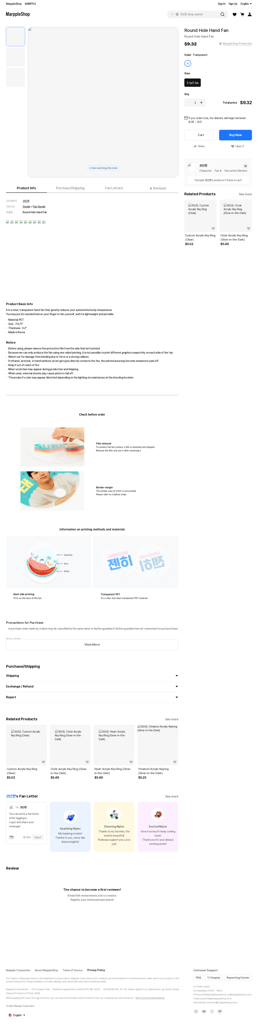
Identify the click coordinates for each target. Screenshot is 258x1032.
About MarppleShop (46, 970)
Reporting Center (238, 977)
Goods (26, 206)
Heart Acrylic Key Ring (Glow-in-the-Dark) (112, 771)
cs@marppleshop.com (239, 994)
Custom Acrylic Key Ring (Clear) (22, 771)
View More (92, 644)
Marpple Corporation (18, 970)
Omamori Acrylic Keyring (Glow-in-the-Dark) (153, 771)
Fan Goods (39, 206)
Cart (201, 135)
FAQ (198, 977)
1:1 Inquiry (213, 977)
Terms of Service (73, 970)
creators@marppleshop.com (221, 1002)
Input (37, 837)
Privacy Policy (96, 970)
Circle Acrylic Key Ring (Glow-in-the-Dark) (69, 771)
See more (171, 719)
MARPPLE (30, 3)
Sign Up (233, 3)
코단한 (26, 200)
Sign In (222, 3)
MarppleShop (14, 3)
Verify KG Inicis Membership (150, 998)
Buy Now (235, 135)
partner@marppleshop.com (217, 998)
